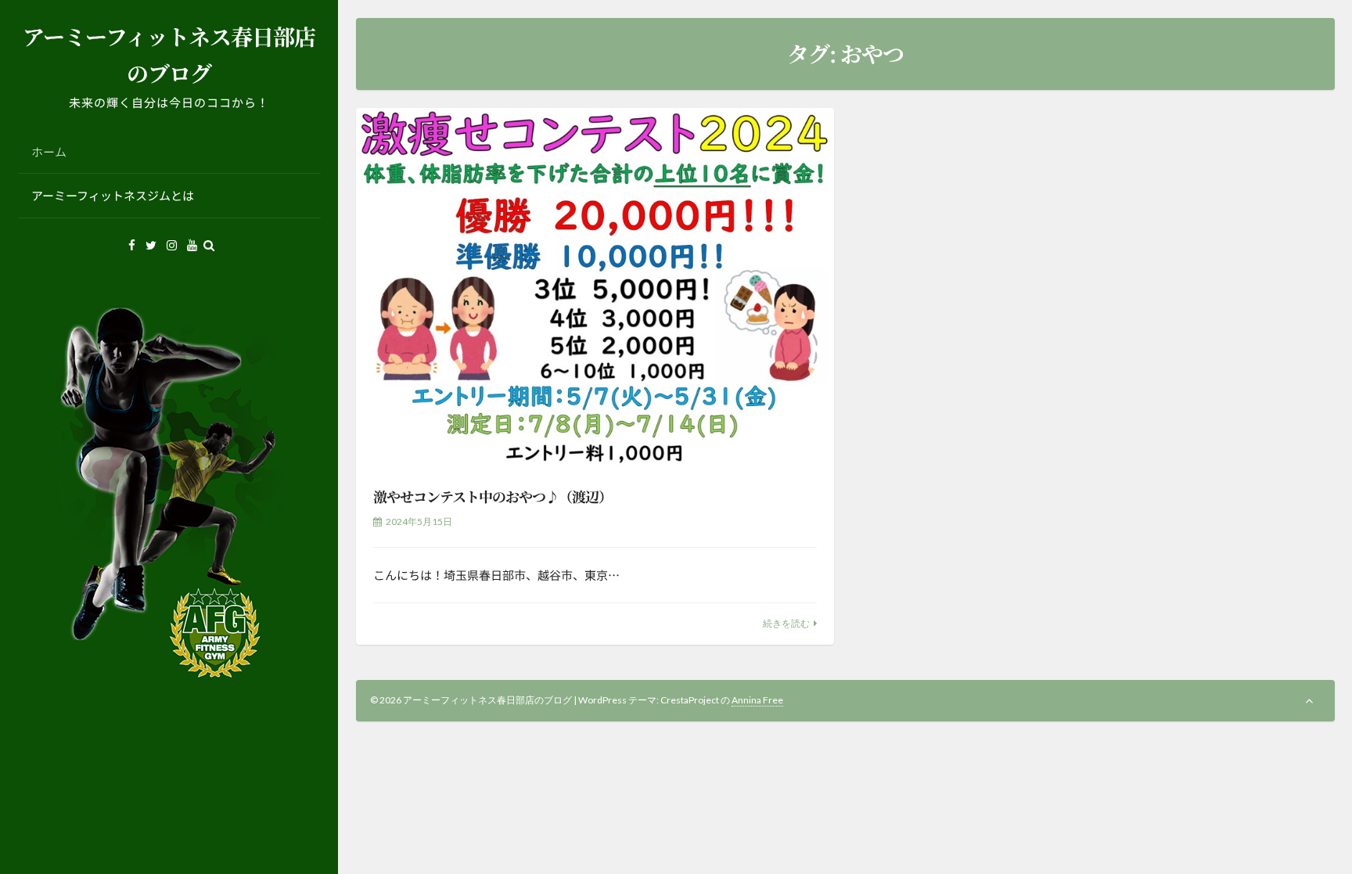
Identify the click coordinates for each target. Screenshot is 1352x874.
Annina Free (757, 700)
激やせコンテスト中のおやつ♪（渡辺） (492, 496)
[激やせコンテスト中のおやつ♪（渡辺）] (595, 287)
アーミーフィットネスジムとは (112, 195)
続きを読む (786, 623)
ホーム (49, 151)
